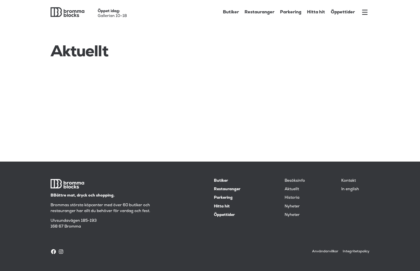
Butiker (231, 12)
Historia (292, 197)
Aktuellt (292, 189)
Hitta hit (316, 12)
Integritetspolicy (356, 251)
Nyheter (292, 206)
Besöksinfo (295, 180)
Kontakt (348, 180)
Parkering (290, 12)
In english (350, 189)
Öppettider (343, 12)
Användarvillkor (325, 251)
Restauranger (259, 12)
